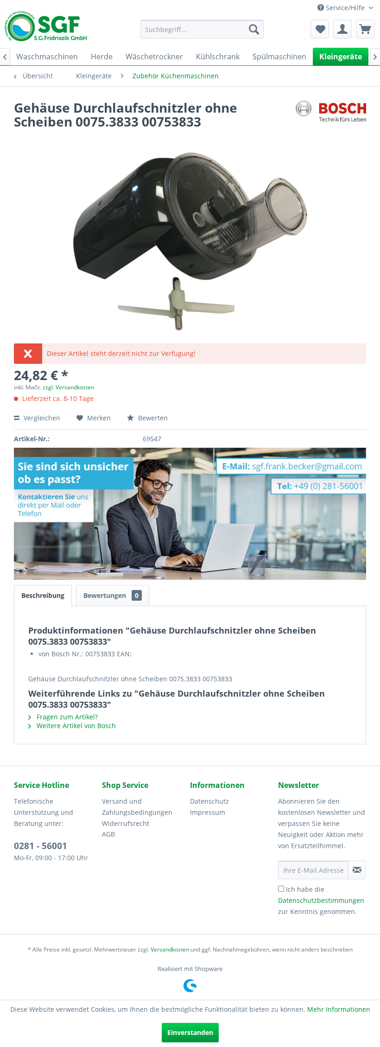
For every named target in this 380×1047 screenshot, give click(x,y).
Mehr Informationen (338, 1009)
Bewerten (152, 417)
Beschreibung (42, 595)
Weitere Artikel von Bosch (75, 725)
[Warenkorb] (365, 29)
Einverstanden (190, 1032)
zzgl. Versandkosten (68, 387)
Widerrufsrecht (125, 823)
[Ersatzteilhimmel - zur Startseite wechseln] (46, 29)
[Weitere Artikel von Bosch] (331, 117)
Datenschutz (209, 801)
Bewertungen (111, 595)
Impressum (207, 812)
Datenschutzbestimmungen (321, 900)
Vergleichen (41, 417)
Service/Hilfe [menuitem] (345, 7)
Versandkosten (170, 949)
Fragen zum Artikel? (66, 716)
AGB (108, 834)
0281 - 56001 (40, 846)
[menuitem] (202, 29)
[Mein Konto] (342, 29)
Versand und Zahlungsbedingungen (137, 807)
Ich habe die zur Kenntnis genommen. (321, 900)
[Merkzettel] (319, 29)
